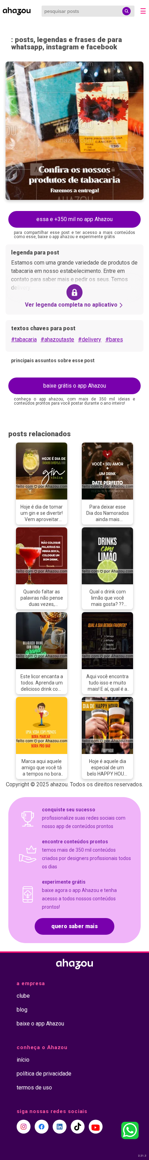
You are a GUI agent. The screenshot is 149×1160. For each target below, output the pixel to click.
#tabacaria (24, 339)
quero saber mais (74, 926)
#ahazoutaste (57, 339)
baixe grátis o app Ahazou (74, 385)
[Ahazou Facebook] (42, 1127)
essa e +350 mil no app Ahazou (74, 219)
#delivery (89, 339)
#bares (114, 339)
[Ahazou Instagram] (23, 1127)
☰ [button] (143, 11)
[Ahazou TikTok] (78, 1127)
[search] (126, 11)
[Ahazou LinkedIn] (60, 1127)
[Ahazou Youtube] (96, 1127)
